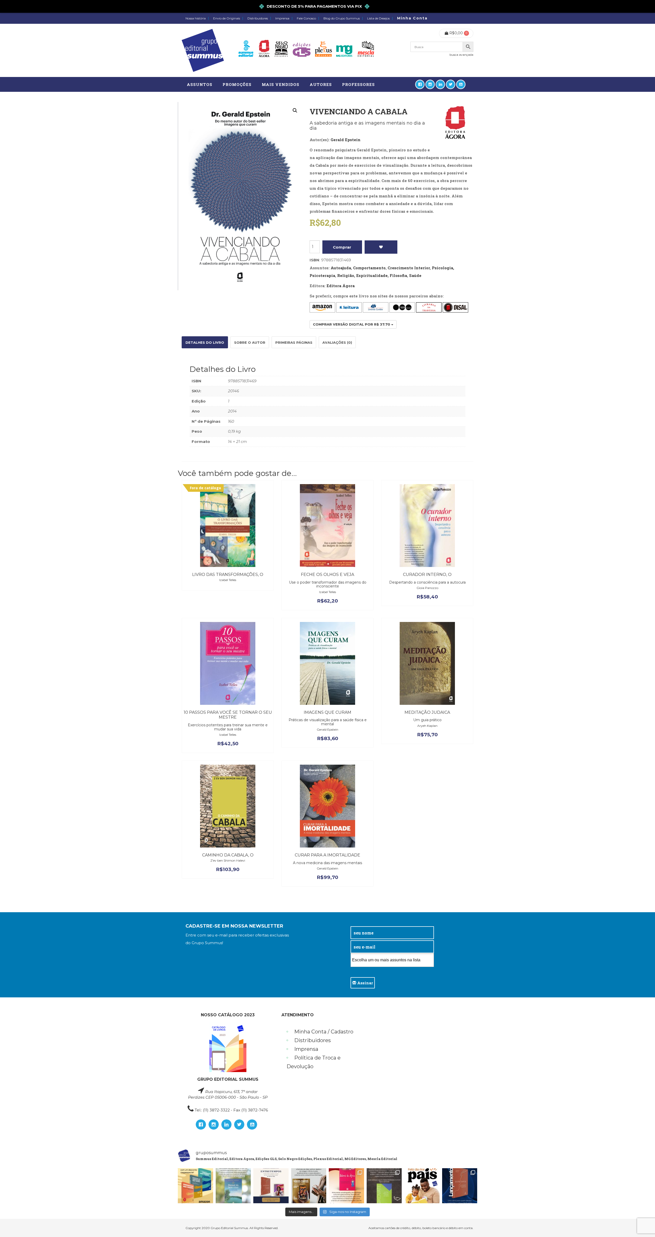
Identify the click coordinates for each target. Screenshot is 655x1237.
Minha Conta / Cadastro (323, 1032)
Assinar (364, 982)
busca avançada (461, 55)
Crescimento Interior (409, 267)
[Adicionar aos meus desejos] (381, 247)
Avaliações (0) (337, 342)
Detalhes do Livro (204, 342)
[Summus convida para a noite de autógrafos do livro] (271, 1185)
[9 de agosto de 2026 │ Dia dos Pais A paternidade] (422, 1185)
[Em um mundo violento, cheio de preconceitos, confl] (195, 1185)
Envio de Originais (226, 18)
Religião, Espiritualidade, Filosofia (372, 275)
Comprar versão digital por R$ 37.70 (352, 324)
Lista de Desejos (378, 18)
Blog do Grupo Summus (341, 18)
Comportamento (369, 267)
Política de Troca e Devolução (314, 1062)
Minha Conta (412, 18)
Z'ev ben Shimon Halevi (227, 860)
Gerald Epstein (346, 139)
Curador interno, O (427, 574)
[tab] (205, 342)
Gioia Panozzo (427, 588)
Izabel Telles (227, 580)
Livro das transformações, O (227, 574)
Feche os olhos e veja (327, 574)
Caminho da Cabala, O (228, 855)
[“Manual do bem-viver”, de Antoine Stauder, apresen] (233, 1185)
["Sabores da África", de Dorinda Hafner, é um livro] (346, 1185)
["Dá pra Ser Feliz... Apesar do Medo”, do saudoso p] (384, 1185)
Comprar (342, 247)
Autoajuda (341, 267)
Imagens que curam (327, 712)
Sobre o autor (249, 342)
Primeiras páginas (293, 342)
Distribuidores (257, 18)
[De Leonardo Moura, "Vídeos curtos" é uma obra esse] (308, 1185)
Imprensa (282, 18)
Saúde (415, 275)
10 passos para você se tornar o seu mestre (228, 715)
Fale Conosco (306, 18)
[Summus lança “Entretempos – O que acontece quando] (459, 1185)
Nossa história (195, 18)
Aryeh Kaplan (427, 726)
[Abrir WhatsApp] (642, 1224)
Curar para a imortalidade (327, 855)
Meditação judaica (427, 712)
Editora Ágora (340, 285)
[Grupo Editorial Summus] (203, 50)
